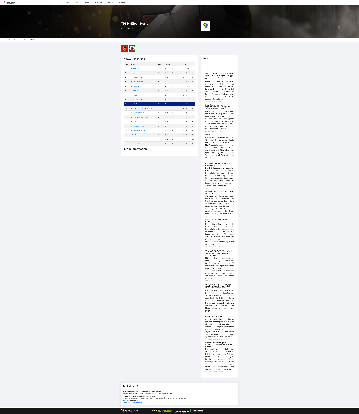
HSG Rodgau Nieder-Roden (139, 117)
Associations (98, 2)
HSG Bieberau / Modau (138, 130)
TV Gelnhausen (135, 144)
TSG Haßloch (11, 40)
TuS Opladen (135, 135)
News (76, 2)
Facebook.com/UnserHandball (133, 402)
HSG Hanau (134, 121)
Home (67, 2)
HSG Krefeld (135, 86)
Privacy (229, 411)
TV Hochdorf (135, 90)
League (110, 2)
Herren (19, 40)
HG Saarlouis (135, 68)
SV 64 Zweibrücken (137, 99)
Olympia (86, 2)
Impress (236, 411)
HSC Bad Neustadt (137, 82)
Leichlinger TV (135, 95)
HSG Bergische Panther (138, 126)
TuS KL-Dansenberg (137, 77)
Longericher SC (135, 73)
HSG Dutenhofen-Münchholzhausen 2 (143, 108)
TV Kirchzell (134, 139)
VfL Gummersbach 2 (137, 113)
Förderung (122, 2)
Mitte (25, 40)
